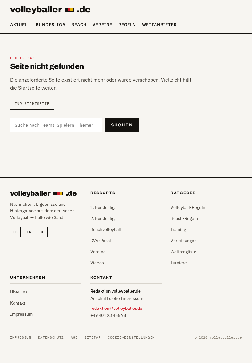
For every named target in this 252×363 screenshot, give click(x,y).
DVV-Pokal (100, 240)
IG (29, 232)
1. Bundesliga (103, 207)
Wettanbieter (159, 24)
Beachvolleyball (105, 229)
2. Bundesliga (103, 218)
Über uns (18, 292)
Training (178, 229)
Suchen (122, 125)
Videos (97, 262)
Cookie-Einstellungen (131, 337)
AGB (74, 337)
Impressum (21, 314)
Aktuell (20, 24)
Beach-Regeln (184, 218)
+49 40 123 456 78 (108, 315)
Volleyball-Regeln (188, 207)
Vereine (102, 24)
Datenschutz (51, 337)
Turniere (179, 262)
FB (15, 232)
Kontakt (17, 303)
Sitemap (93, 337)
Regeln (127, 24)
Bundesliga (50, 24)
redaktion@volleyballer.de (116, 308)
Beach (78, 24)
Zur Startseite (32, 104)
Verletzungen (184, 240)
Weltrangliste (183, 251)
